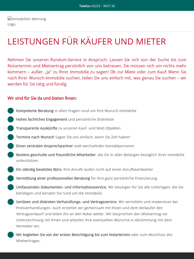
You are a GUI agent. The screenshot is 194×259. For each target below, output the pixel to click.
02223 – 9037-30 (103, 6)
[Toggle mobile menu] (184, 18)
